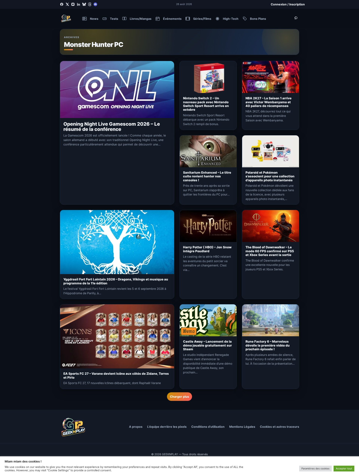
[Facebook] (62, 4)
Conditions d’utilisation (208, 427)
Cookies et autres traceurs (279, 427)
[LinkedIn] (78, 4)
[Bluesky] (84, 4)
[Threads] (90, 4)
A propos (135, 427)
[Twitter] (67, 4)
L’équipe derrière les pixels (167, 427)
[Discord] (95, 4)
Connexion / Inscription (288, 4)
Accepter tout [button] (344, 468)
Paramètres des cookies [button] (315, 468)
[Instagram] (73, 4)
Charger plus (179, 396)
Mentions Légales (242, 427)
